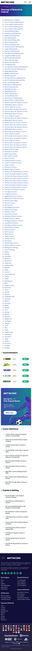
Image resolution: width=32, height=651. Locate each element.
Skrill (2, 606)
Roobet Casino (9, 285)
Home (2, 6)
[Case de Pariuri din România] (27, 630)
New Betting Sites (10, 76)
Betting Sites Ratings (11, 247)
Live (2, 582)
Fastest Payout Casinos (12, 169)
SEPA (2, 614)
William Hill (8, 319)
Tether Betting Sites (11, 94)
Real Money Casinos (23, 597)
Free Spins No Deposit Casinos (14, 189)
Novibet (7, 294)
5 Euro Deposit (21, 584)
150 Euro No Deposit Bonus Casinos (16, 176)
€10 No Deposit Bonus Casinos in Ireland (15, 538)
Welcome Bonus (5, 596)
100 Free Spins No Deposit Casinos (16, 102)
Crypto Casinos (9, 165)
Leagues (7, 642)
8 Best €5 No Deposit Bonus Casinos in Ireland (16, 440)
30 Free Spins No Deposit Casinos (15, 131)
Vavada (6, 323)
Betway (6, 254)
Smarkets (7, 299)
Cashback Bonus (5, 599)
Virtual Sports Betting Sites (13, 98)
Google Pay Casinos (11, 194)
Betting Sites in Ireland (11, 20)
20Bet (6, 339)
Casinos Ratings (9, 250)
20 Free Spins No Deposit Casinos (15, 122)
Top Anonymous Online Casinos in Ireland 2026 (15, 528)
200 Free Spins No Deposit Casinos (16, 118)
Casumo (7, 272)
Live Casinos (8, 205)
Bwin (6, 283)
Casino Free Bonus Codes (12, 163)
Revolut (3, 613)
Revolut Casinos (9, 230)
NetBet (6, 341)
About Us (25, 642)
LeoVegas (7, 321)
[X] (5, 573)
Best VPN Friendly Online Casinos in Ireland (16, 482)
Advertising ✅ (16, 643)
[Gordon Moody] (8, 639)
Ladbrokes (7, 263)
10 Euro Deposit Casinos (12, 107)
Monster (7, 317)
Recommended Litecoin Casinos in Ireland (15, 467)
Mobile (3, 584)
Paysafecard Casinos (11, 223)
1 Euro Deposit (21, 580)
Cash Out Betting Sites (11, 44)
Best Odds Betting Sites (12, 40)
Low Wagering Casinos (11, 207)
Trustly (3, 607)
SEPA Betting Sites (10, 89)
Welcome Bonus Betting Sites (14, 100)
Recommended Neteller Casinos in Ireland (15, 461)
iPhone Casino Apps (11, 201)
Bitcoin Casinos (9, 158)
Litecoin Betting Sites (11, 62)
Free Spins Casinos (10, 192)
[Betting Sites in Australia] (11, 626)
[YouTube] (17, 573)
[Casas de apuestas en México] (3, 630)
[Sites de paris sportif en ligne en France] (3, 628)
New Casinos (21, 594)
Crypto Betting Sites (11, 49)
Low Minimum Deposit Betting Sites (16, 67)
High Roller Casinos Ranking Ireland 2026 (16, 472)
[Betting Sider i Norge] (14, 628)
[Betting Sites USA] (9, 626)
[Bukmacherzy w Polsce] (22, 630)
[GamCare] (24, 635)
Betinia (6, 292)
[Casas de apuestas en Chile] (9, 630)
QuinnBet (7, 256)
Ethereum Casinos (10, 167)
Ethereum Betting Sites (12, 51)
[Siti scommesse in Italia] (29, 626)
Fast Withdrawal (5, 585)
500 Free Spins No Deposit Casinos (16, 136)
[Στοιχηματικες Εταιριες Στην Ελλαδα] (16, 632)
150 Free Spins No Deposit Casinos (16, 111)
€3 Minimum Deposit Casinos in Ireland (15, 533)
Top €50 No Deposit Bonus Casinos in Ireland (16, 544)
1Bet (5, 328)
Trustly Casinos (9, 238)
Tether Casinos (9, 236)
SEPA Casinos (8, 232)
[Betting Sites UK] (3, 626)
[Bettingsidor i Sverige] (11, 628)
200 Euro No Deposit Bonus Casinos (16, 178)
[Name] (29, 2)
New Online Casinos (11, 214)
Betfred (6, 268)
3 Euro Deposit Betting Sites (13, 27)
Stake (6, 270)
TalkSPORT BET (9, 297)
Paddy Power (8, 332)
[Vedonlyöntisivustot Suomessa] (9, 628)
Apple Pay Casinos (10, 154)
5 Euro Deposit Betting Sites (13, 29)
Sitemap (12, 642)
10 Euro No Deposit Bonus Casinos (16, 174)
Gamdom (7, 303)
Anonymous (4, 589)
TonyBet (7, 346)
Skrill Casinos (8, 234)
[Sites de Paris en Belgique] (6, 628)
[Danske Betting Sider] (16, 628)
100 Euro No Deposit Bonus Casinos (16, 172)
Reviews (7, 348)
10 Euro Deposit (21, 585)
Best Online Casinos (11, 156)
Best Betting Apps (10, 38)
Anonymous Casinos (11, 152)
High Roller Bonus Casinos (13, 196)
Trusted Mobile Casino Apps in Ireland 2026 (16, 451)
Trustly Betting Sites (11, 96)
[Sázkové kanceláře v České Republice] (24, 630)
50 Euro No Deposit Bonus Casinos (16, 185)
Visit (25, 359)
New (2, 580)
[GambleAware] (11, 635)
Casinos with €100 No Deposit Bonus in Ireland (16, 523)
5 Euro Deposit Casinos (12, 140)
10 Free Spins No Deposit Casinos (15, 109)
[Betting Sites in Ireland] (6, 626)
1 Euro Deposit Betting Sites (13, 24)
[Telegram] (2, 573)
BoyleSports (8, 281)
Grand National (9, 274)
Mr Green (7, 288)
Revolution (8, 261)
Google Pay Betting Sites (12, 56)
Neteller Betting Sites (11, 73)
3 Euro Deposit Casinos (12, 134)
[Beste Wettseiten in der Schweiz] (27, 628)
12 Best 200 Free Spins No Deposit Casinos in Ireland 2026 (15, 435)
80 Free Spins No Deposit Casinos (15, 147)
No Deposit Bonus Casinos (13, 216)
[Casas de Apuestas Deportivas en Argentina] (6, 630)
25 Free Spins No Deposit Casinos (15, 125)
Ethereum (4, 619)
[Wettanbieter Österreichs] (24, 628)
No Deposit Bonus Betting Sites (14, 78)
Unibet (6, 276)
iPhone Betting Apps (11, 60)
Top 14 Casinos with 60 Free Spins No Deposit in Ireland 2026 (16, 456)
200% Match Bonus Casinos (13, 120)
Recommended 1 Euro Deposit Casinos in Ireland (14, 496)
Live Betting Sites (10, 65)
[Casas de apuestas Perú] (14, 630)
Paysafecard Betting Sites (12, 85)
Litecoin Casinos (9, 203)
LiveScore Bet (8, 265)
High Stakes (4, 587)
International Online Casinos (13, 198)
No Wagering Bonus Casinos (13, 221)
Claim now (9, 413)
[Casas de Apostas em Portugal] (16, 630)
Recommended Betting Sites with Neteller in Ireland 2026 (15, 507)
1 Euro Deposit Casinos (12, 116)
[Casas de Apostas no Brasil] (19, 630)
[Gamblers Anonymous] (26, 639)
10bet (6, 290)
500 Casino (8, 334)
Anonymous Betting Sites (12, 33)
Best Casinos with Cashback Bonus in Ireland (16, 477)
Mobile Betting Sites (11, 71)
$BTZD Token (19, 642)
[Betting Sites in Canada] (16, 626)
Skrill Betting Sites (10, 91)
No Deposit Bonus (6, 597)
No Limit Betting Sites (11, 82)
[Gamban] (18, 639)
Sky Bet (6, 308)
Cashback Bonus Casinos (12, 160)
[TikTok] (20, 573)
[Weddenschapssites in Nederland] (19, 628)
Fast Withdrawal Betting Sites (14, 53)
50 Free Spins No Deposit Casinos (15, 138)
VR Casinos (8, 241)
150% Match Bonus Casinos (13, 114)
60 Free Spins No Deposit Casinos (15, 143)
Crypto (3, 616)
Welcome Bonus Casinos (12, 245)
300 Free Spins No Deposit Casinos (16, 127)
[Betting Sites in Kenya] (22, 626)
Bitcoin (3, 618)
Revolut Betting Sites (11, 87)
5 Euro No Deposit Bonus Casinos (15, 187)
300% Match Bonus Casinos (13, 129)
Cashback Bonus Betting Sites (14, 47)
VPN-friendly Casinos (11, 243)
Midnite (7, 312)
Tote (5, 310)
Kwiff (6, 330)
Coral (6, 325)
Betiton (6, 301)
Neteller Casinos (9, 212)
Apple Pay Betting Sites (12, 36)
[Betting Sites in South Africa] (27, 626)
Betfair (6, 252)
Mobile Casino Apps (11, 210)
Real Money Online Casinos (13, 225)
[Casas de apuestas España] (29, 628)
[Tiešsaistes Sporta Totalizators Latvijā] (14, 632)
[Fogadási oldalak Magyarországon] (29, 630)
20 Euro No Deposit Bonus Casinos (16, 181)
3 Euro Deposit (21, 582)
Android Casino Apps (11, 149)
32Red (6, 305)
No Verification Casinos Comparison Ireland (16, 512)
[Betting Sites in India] (14, 626)
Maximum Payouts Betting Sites (15, 69)
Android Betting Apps (11, 31)
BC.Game (7, 343)
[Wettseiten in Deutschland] (22, 628)
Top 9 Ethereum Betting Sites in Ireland (15, 501)
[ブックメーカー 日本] (19, 632)
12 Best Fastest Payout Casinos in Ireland (15, 445)
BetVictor (7, 259)
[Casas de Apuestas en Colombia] (11, 630)
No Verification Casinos (12, 218)
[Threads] (14, 573)
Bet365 (6, 314)
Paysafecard (4, 611)
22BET (6, 279)
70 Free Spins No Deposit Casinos (15, 145)
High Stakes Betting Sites (12, 58)
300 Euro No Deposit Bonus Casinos (16, 183)
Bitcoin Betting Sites (11, 42)
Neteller (3, 609)
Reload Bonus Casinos (11, 227)
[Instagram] (11, 573)
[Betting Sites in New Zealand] (19, 626)
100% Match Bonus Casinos (13, 105)
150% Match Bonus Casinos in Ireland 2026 (16, 517)
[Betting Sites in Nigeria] (24, 626)
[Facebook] (8, 573)
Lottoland (7, 337)
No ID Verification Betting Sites (14, 80)
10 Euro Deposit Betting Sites (14, 22)
